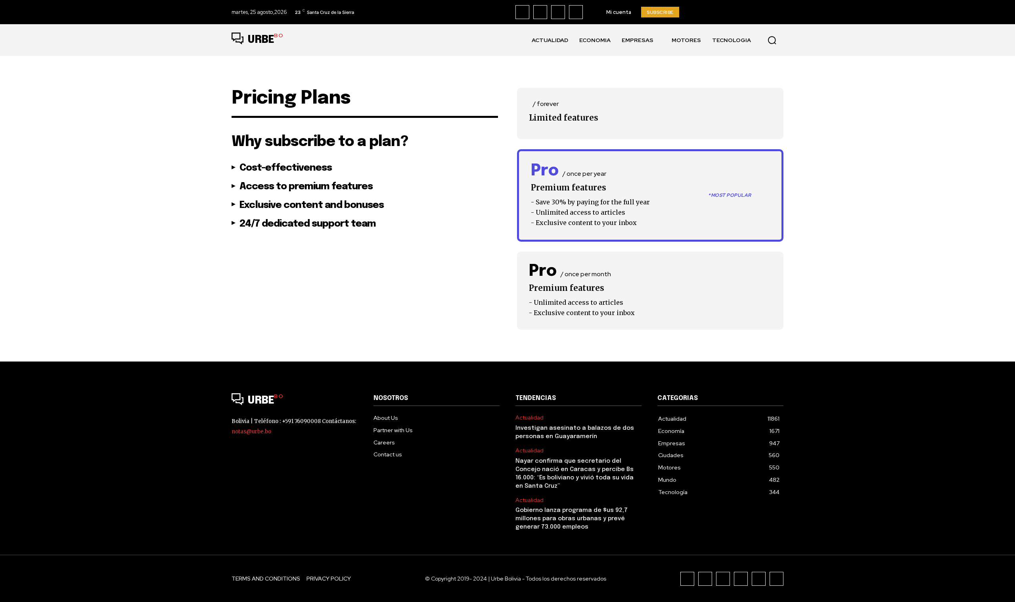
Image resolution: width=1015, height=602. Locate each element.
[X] (576, 12)
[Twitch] (741, 579)
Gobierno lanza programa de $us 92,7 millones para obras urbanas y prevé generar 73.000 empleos (571, 518)
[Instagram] (540, 12)
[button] (771, 40)
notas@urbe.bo (251, 431)
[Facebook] (522, 12)
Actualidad (529, 417)
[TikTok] (558, 12)
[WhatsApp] (776, 579)
